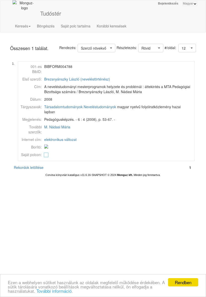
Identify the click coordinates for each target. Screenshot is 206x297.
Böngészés (46, 25)
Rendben (183, 282)
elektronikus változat (60, 139)
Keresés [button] (21, 25)
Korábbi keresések (111, 25)
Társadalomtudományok (63, 106)
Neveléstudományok (100, 106)
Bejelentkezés (168, 3)
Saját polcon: (31, 154)
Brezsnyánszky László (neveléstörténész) (77, 79)
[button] (187, 48)
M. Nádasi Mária (57, 126)
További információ (54, 291)
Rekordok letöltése (28, 167)
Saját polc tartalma (75, 25)
